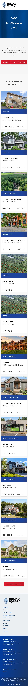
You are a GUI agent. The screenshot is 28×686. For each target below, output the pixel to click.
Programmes (6, 620)
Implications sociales (9, 615)
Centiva (17, 684)
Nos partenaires (7, 612)
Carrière (5, 607)
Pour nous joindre (18, 62)
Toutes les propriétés (14, 584)
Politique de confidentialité (11, 680)
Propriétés (6, 625)
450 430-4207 (9, 644)
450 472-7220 (9, 654)
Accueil (5, 62)
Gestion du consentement (17, 681)
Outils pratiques (8, 617)
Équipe (5, 623)
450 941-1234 (9, 664)
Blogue (5, 628)
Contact (5, 631)
